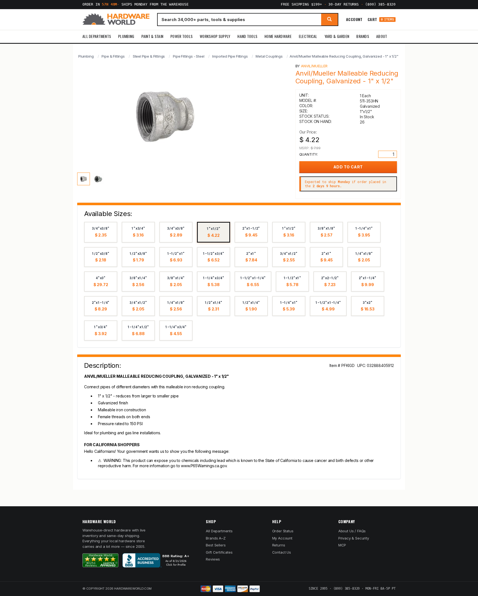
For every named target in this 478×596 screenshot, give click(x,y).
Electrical (308, 36)
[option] (100, 232)
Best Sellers (215, 545)
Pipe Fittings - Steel (188, 56)
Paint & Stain (152, 36)
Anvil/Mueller (314, 66)
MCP (342, 545)
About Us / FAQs (352, 531)
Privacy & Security (353, 538)
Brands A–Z (215, 538)
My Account (282, 538)
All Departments (96, 36)
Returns (278, 545)
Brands (362, 36)
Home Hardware (278, 36)
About (381, 36)
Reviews (213, 559)
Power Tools (181, 36)
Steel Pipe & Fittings (149, 56)
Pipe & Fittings (113, 56)
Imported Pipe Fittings (230, 56)
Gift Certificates (219, 552)
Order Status (282, 531)
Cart (381, 19)
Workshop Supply (215, 36)
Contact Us (281, 552)
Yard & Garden (336, 36)
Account (354, 19)
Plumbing (126, 36)
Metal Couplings (269, 56)
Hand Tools (247, 36)
